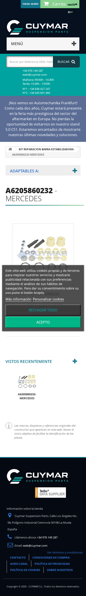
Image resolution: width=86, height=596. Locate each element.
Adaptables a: (24, 171)
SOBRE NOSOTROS (60, 570)
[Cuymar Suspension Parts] (40, 27)
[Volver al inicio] (10, 149)
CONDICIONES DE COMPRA (51, 557)
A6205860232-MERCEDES (27, 396)
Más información (18, 299)
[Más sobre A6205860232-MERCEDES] (27, 381)
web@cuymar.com (35, 546)
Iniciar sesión (30, 3)
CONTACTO (18, 557)
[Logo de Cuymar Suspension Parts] (37, 484)
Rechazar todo (43, 310)
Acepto (43, 322)
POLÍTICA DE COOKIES (25, 570)
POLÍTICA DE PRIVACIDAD (52, 564)
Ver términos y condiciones (65, 552)
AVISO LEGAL (19, 564)
